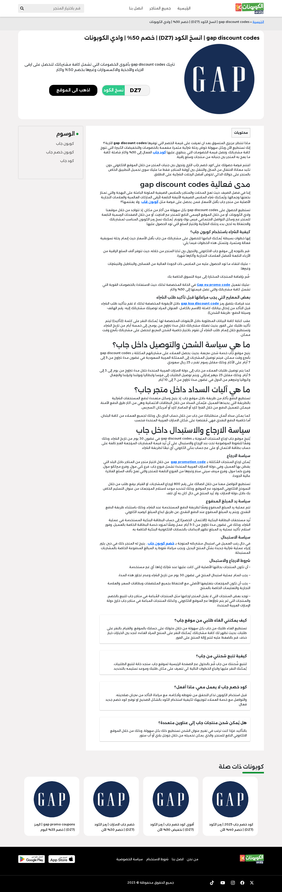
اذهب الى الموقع (73, 90)
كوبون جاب (65, 143)
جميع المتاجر (160, 8)
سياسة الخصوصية (129, 859)
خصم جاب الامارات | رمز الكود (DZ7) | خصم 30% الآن (114, 827)
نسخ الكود (113, 90)
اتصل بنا (136, 8)
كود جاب (159, 152)
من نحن (192, 859)
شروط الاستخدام (157, 859)
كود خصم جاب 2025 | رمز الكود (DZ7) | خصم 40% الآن (231, 827)
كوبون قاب (149, 202)
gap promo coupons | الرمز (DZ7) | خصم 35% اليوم (54, 827)
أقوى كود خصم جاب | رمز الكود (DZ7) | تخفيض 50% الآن (172, 827)
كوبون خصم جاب (60, 152)
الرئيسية (184, 8)
